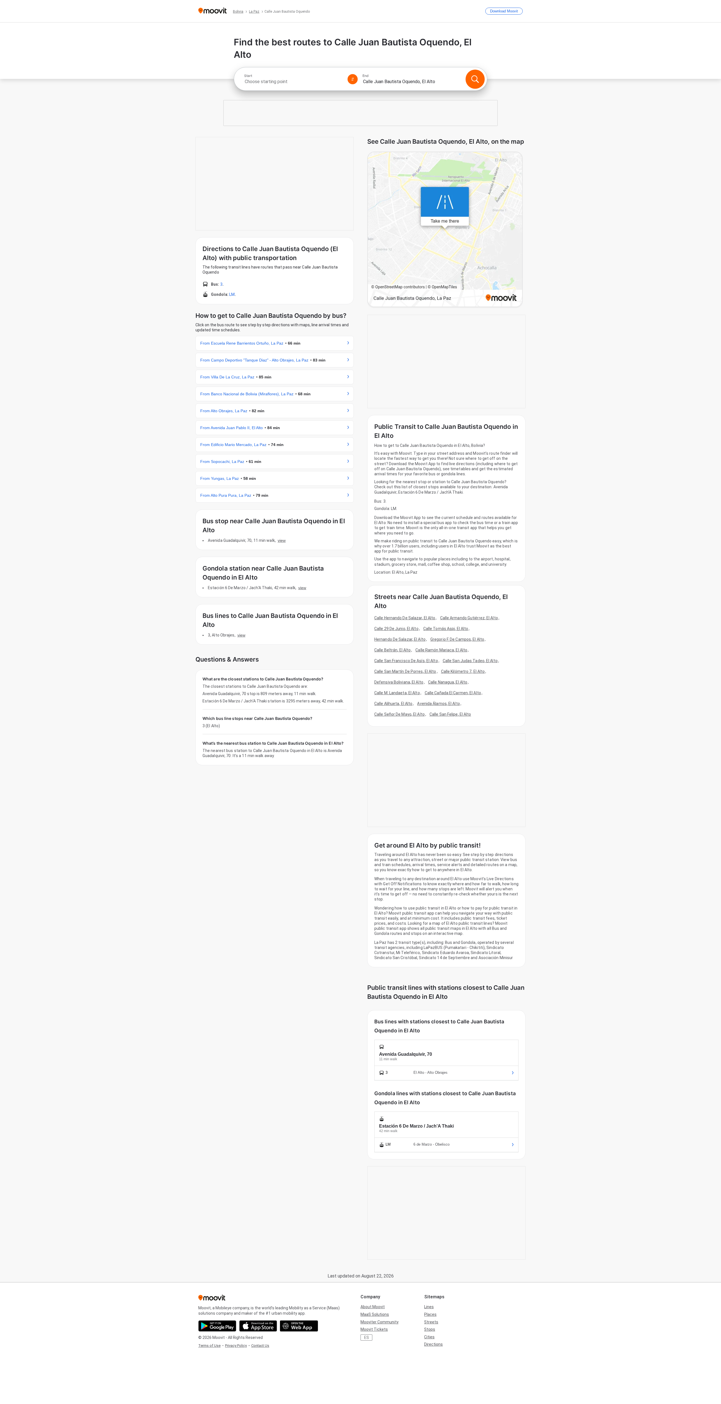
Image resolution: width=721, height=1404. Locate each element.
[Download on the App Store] (258, 1326)
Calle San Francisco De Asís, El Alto (406, 660)
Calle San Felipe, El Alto (450, 714)
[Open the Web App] (299, 1326)
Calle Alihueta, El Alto (393, 703)
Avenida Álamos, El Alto (438, 703)
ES (366, 1337)
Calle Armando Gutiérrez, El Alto (469, 618)
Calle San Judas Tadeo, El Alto (470, 660)
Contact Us (260, 1345)
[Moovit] (212, 11)
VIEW (282, 540)
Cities (429, 1337)
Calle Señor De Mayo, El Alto (399, 714)
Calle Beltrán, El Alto (392, 650)
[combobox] (293, 82)
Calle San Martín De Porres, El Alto (405, 671)
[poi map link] (445, 230)
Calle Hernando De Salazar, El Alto (404, 618)
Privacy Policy (236, 1345)
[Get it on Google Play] (217, 1326)
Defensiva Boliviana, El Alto (398, 682)
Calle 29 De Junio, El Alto (396, 628)
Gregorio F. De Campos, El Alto (457, 639)
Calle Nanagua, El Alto (447, 682)
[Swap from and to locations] (353, 79)
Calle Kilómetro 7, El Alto (463, 671)
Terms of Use (209, 1345)
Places (430, 1314)
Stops (429, 1329)
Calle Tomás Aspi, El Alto (445, 628)
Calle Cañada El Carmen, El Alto (453, 693)
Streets (431, 1322)
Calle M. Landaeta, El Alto (397, 693)
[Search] (475, 79)
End (365, 75)
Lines (429, 1307)
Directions (433, 1344)
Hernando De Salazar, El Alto (400, 639)
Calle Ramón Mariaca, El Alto (441, 650)
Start (248, 75)
